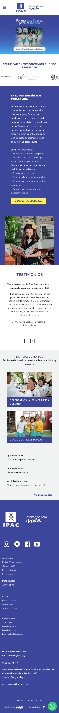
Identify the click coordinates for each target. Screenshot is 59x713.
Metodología (8, 581)
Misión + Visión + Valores (12, 562)
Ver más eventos (43, 495)
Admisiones (8, 585)
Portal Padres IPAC (9, 626)
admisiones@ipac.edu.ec (15, 684)
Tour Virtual (7, 622)
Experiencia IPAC (9, 618)
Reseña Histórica (9, 570)
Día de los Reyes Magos (26, 439)
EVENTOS (6, 596)
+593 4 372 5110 (10, 662)
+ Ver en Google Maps (13, 677)
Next (32, 341)
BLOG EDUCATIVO (9, 600)
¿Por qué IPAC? (8, 566)
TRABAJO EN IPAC (9, 608)
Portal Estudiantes (9, 630)
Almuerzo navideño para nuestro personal (26, 485)
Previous (26, 341)
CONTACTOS (7, 604)
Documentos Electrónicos (12, 634)
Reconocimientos (9, 574)
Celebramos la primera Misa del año (23, 459)
